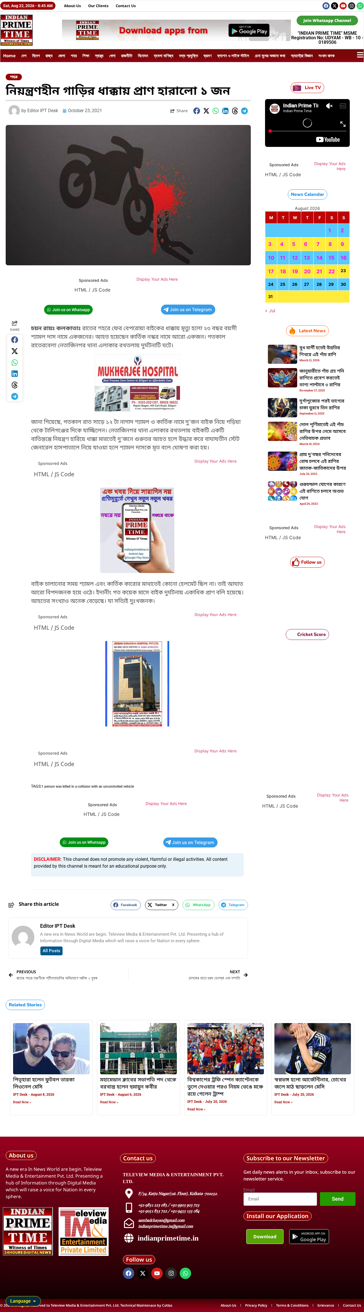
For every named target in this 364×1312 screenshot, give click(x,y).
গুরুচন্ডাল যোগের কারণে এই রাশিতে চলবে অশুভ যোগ (322, 492)
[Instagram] (351, 5)
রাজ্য (49, 55)
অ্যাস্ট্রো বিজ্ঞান (302, 55)
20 (307, 271)
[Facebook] (326, 5)
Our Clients (98, 5)
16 (344, 258)
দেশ (23, 55)
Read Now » (22, 1102)
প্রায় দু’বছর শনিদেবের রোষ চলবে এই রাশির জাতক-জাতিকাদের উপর (322, 462)
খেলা (112, 55)
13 (307, 258)
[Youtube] (343, 5)
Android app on (313, 1233)
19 (295, 271)
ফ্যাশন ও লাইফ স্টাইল (233, 55)
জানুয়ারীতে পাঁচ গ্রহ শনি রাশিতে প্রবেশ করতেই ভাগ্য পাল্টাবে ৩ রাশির (321, 378)
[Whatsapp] (360, 5)
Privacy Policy (256, 1305)
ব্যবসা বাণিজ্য (163, 55)
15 (331, 258)
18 (283, 271)
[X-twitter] (334, 5)
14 (319, 258)
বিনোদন (143, 55)
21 (319, 271)
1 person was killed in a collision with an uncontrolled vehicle (88, 787)
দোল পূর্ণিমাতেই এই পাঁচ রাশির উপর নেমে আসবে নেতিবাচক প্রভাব (322, 432)
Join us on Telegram (191, 309)
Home (9, 55)
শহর (74, 55)
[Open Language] (34, 1301)
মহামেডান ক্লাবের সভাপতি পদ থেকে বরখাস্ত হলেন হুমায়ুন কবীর (138, 1084)
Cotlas (167, 1305)
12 (295, 258)
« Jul (270, 310)
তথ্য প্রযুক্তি (188, 55)
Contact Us (126, 5)
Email (249, 1190)
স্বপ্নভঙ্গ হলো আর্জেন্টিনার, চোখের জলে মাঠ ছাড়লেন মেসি (310, 1084)
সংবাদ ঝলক (326, 55)
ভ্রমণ (208, 55)
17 (271, 271)
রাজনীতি (126, 55)
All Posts (51, 950)
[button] (196, 110)
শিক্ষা (85, 55)
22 (331, 271)
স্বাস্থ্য (99, 55)
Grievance (325, 1305)
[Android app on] (295, 1236)
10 (271, 258)
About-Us (72, 5)
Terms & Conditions (292, 1305)
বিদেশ (36, 55)
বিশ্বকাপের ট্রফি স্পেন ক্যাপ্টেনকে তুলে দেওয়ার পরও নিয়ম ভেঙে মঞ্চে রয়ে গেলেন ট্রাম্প (225, 1087)
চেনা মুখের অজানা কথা (270, 55)
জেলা (61, 55)
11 (282, 258)
